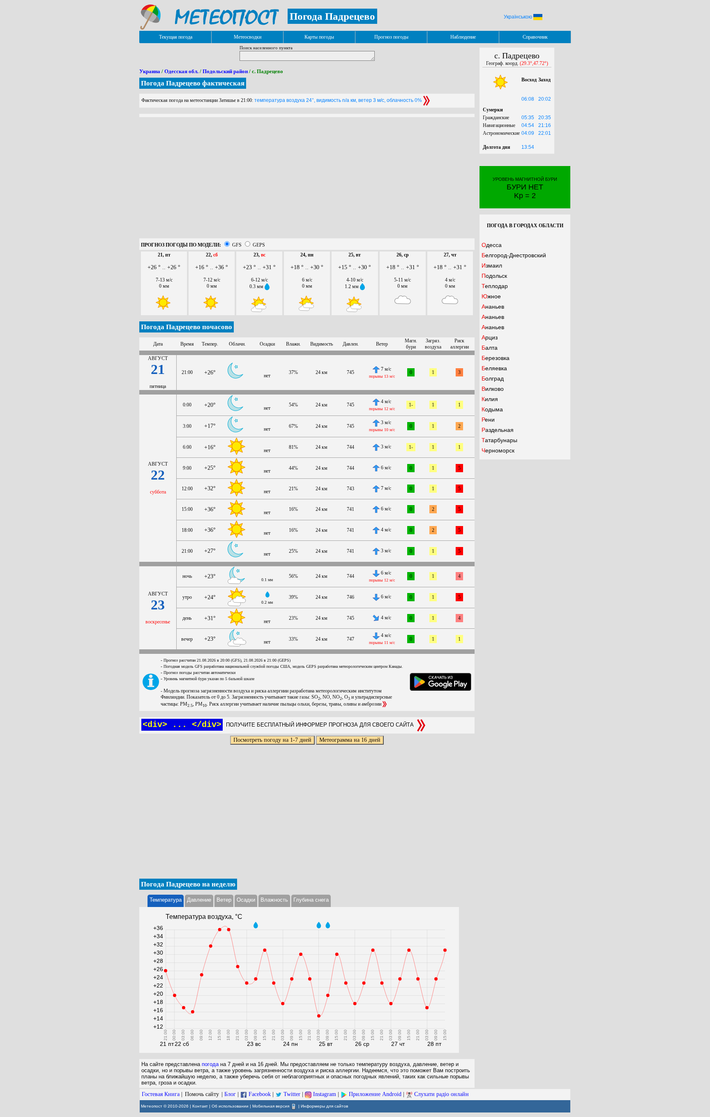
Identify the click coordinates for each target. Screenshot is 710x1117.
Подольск (494, 275)
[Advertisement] (307, 180)
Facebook (260, 1094)
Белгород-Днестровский (514, 255)
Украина (149, 71)
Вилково (493, 388)
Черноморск (498, 450)
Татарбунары (499, 440)
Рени (488, 419)
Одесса (492, 245)
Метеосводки (247, 37)
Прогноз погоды (391, 37)
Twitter (292, 1094)
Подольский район (225, 71)
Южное (491, 296)
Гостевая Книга (161, 1094)
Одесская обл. (181, 71)
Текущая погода (175, 37)
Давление (199, 900)
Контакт (200, 1106)
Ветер (224, 900)
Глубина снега (311, 900)
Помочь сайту (202, 1094)
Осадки (246, 900)
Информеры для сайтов (324, 1106)
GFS (237, 245)
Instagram (324, 1094)
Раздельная (498, 430)
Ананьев (493, 306)
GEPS (259, 245)
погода (210, 1064)
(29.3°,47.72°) (534, 63)
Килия (490, 399)
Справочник (535, 37)
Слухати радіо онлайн (441, 1094)
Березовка (495, 358)
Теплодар (495, 286)
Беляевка (494, 368)
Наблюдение (463, 37)
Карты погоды (319, 37)
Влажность (274, 900)
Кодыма (492, 409)
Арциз (490, 337)
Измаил (492, 265)
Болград (493, 378)
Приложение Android (375, 1094)
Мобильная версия (270, 1106)
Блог (230, 1094)
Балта (490, 347)
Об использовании (230, 1106)
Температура (166, 900)
